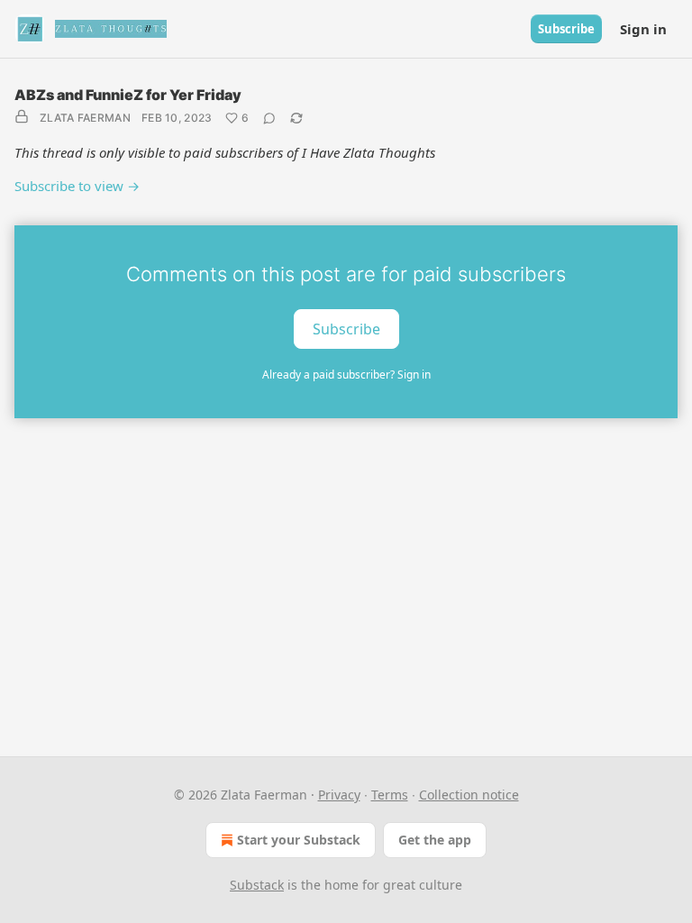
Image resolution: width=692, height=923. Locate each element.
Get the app (434, 839)
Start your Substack (298, 839)
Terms (389, 794)
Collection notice (469, 794)
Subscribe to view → (77, 186)
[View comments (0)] (269, 118)
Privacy (339, 794)
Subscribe (566, 29)
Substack (257, 884)
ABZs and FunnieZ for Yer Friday (127, 95)
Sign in (643, 29)
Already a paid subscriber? (346, 374)
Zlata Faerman (85, 117)
